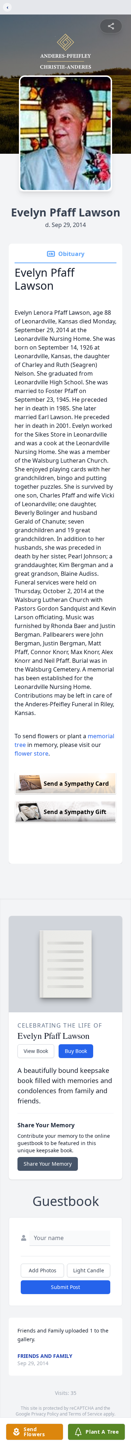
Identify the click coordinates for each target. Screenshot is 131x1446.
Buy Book (76, 1051)
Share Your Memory (48, 1163)
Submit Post (65, 1287)
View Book (36, 1051)
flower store (31, 753)
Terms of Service (85, 1414)
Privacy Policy (45, 1414)
